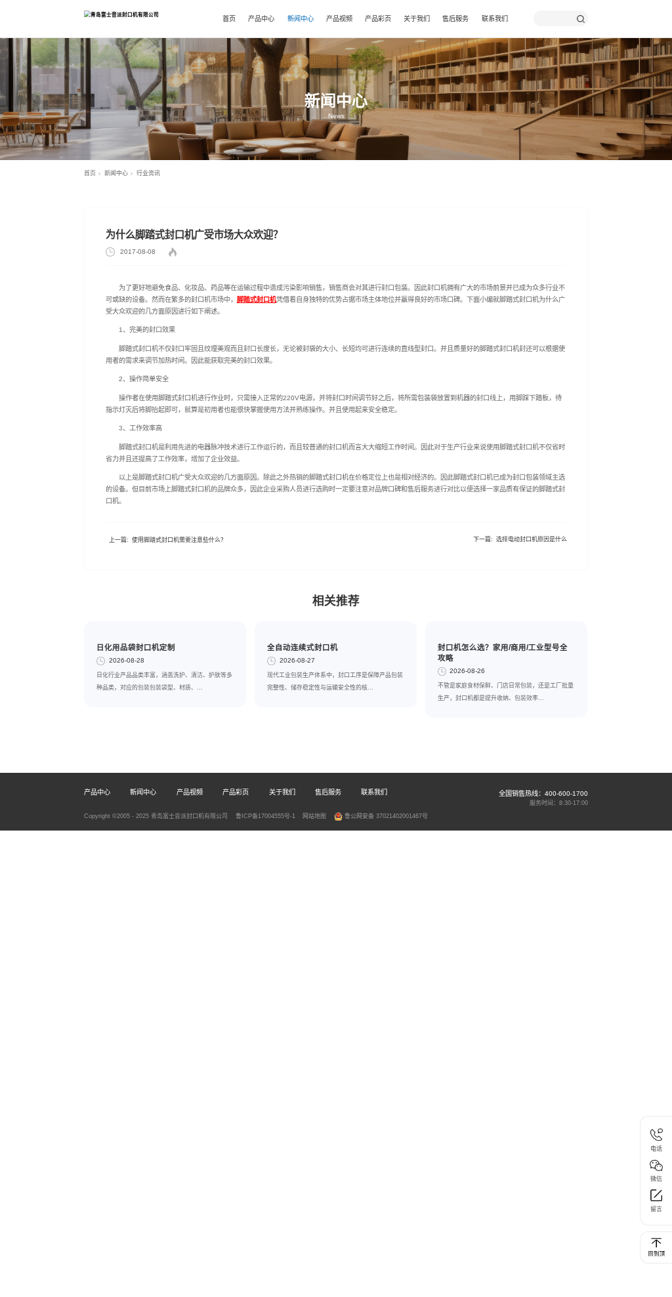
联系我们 (495, 18)
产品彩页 (378, 18)
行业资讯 (148, 173)
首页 (229, 18)
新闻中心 (300, 18)
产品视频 (339, 18)
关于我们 (417, 18)
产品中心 (261, 18)
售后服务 (455, 18)
